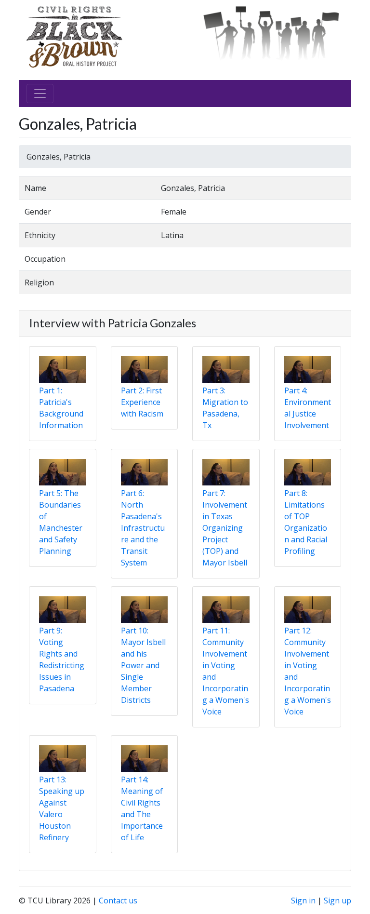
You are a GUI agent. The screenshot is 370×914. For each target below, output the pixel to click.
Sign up (337, 900)
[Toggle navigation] (39, 93)
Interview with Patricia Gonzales (112, 323)
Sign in (303, 900)
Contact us (118, 900)
